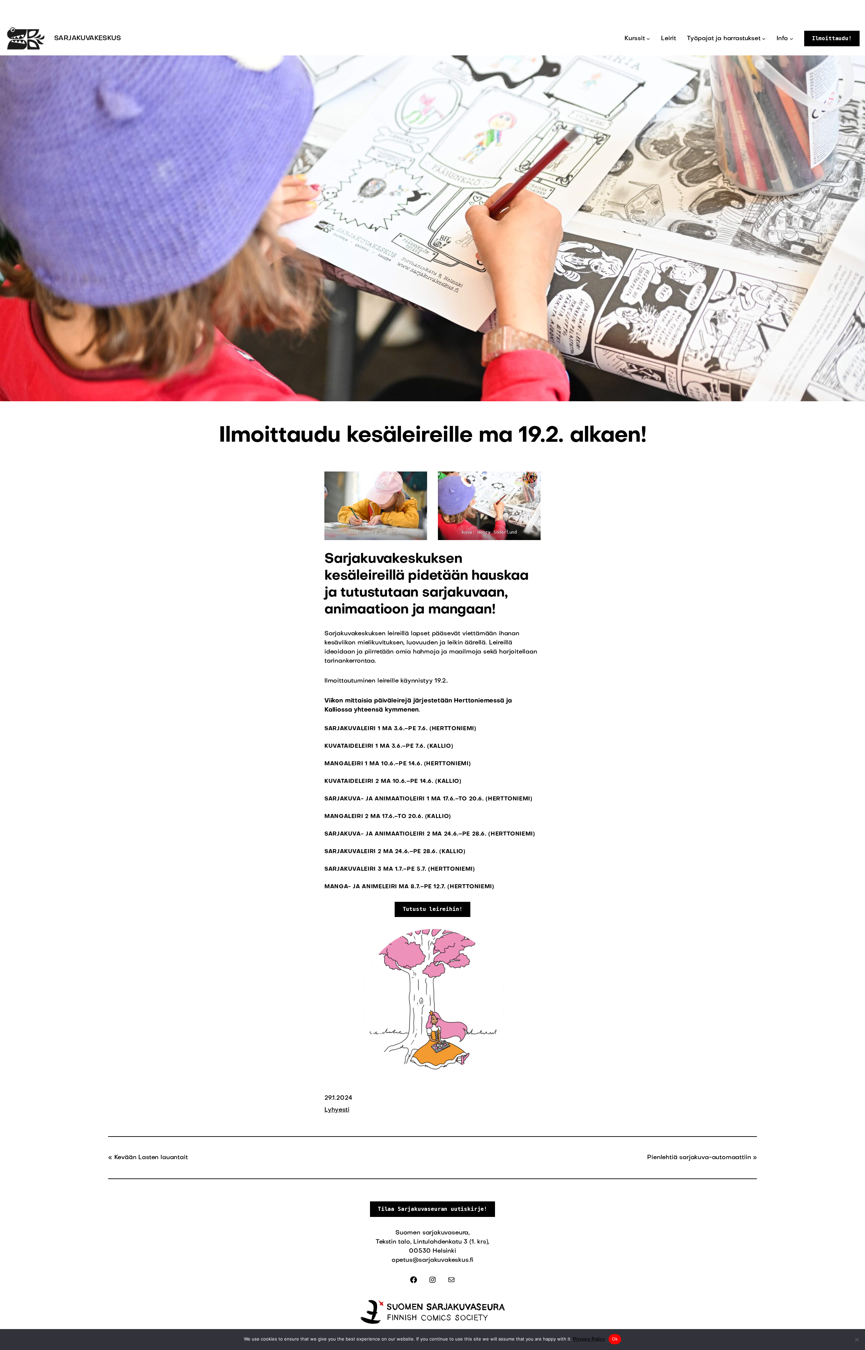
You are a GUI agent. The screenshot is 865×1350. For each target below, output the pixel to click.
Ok (615, 1339)
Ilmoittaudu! (832, 38)
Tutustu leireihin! (433, 909)
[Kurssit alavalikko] (648, 39)
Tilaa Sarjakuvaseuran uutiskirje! (432, 1209)
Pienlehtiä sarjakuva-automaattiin (699, 1158)
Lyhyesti (336, 1110)
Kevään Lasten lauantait (151, 1158)
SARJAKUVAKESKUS (87, 38)
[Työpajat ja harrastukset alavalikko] (764, 39)
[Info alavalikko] (791, 39)
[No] (856, 1339)
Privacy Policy (589, 1339)
